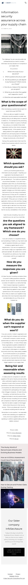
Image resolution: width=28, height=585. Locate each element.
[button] (25, 2)
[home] (9, 3)
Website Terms (14, 576)
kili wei (16, 439)
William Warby (17, 436)
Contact (10, 574)
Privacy (18, 574)
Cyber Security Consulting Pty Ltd (14, 578)
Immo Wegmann (16, 433)
